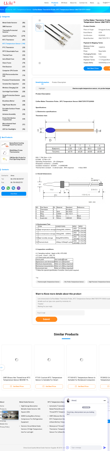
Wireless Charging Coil (13, 88)
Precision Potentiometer (13, 80)
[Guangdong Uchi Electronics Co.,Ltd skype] (13, 188)
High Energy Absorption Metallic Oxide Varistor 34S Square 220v (30, 409)
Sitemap (3, 421)
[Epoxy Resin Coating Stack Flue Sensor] (5, 145)
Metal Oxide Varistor (13, 23)
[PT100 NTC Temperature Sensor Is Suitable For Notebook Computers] (82, 360)
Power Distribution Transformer (13, 119)
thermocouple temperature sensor (48, 282)
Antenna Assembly (13, 114)
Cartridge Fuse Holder (13, 91)
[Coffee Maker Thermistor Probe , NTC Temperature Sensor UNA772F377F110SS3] (63, 37)
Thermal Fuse (13, 55)
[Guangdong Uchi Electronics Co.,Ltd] (9, 3)
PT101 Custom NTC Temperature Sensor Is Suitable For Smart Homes (48, 380)
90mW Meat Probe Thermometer (16, 151)
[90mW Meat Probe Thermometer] (5, 152)
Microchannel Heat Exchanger (13, 124)
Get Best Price (93, 68)
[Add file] (67, 447)
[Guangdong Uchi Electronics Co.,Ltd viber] (18, 188)
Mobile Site (4, 424)
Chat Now (14, 194)
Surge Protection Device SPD (13, 96)
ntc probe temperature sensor (74, 282)
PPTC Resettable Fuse (13, 51)
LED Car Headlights (13, 129)
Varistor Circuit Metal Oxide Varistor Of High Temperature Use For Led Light (31, 429)
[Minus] (104, 400)
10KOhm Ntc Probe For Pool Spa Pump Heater (18, 158)
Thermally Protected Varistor (13, 31)
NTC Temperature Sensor (13, 43)
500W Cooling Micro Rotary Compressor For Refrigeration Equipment (32, 419)
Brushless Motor (13, 101)
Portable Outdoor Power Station (13, 109)
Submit (46, 319)
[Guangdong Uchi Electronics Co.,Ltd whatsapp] (8, 188)
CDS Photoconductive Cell (13, 75)
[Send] (104, 447)
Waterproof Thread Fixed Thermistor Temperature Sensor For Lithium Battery (58, 429)
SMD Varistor (13, 26)
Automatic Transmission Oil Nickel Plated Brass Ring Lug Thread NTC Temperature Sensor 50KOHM (59, 409)
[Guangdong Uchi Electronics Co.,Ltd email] (3, 188)
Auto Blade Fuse (13, 59)
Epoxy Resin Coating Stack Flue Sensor (17, 144)
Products (3, 409)
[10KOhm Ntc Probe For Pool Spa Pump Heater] (5, 159)
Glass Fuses (13, 63)
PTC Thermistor (13, 47)
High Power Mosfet (13, 105)
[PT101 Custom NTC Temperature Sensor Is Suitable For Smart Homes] (49, 360)
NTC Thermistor (13, 40)
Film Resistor (13, 67)
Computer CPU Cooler (13, 70)
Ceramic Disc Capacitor (13, 84)
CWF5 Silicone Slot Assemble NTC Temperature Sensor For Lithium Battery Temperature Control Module (59, 419)
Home (2, 406)
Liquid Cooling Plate (13, 36)
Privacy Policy (4, 427)
